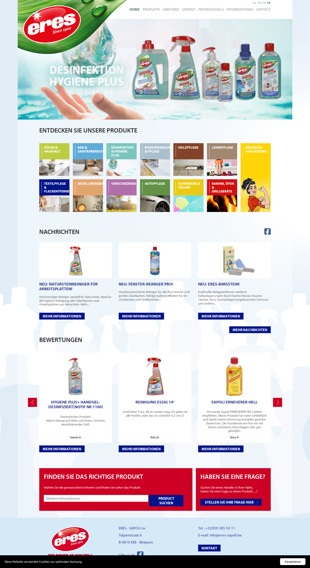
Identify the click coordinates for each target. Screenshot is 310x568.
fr (259, 3)
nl (254, 3)
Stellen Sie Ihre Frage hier (229, 502)
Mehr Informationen (62, 316)
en (264, 3)
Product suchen (166, 500)
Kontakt (209, 548)
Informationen (239, 9)
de (269, 3)
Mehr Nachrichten (250, 329)
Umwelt (188, 9)
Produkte (151, 9)
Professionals (211, 9)
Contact (263, 9)
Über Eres (170, 9)
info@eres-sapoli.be (226, 535)
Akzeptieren (293, 562)
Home (135, 9)
